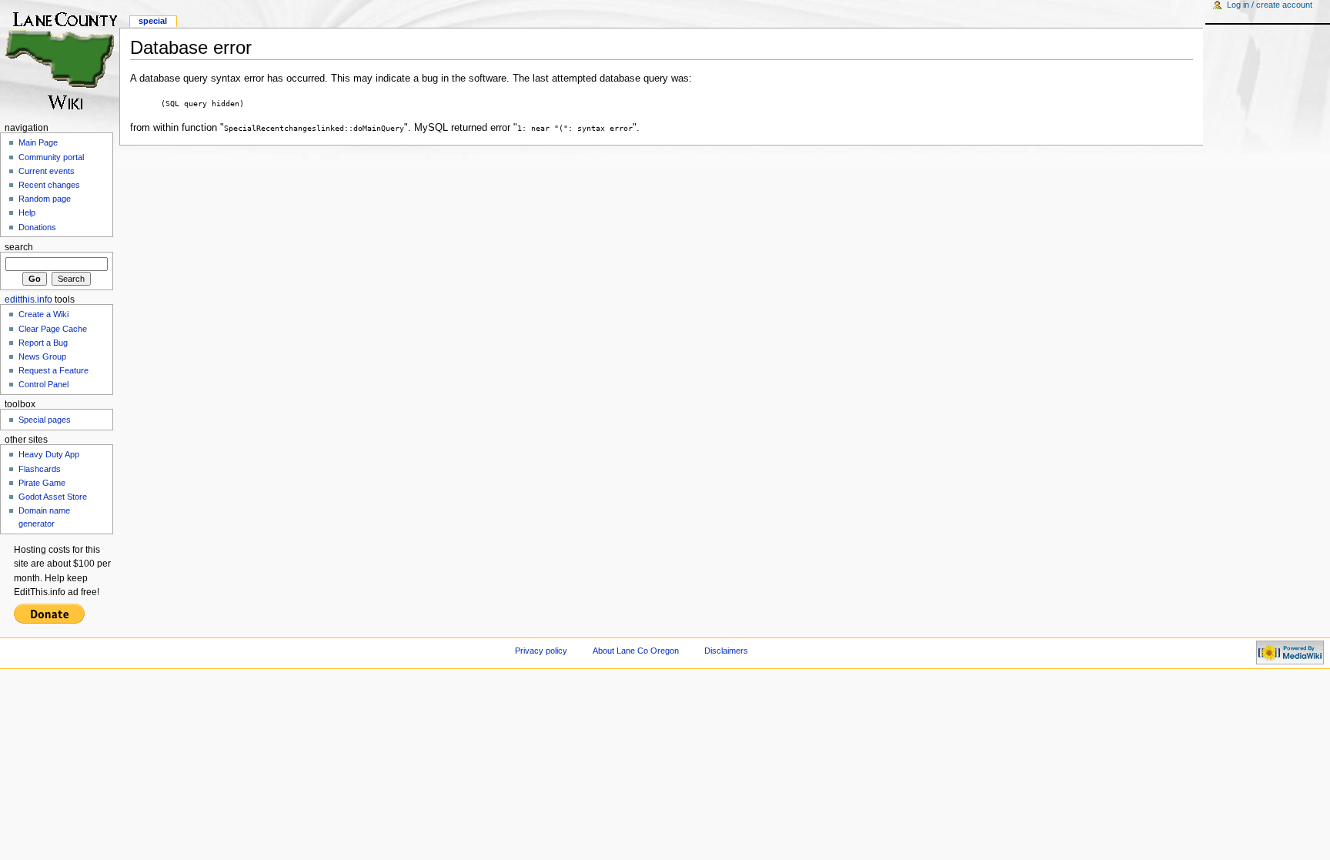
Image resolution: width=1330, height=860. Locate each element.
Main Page (38, 142)
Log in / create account (1269, 4)
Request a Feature (53, 370)
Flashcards (39, 469)
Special (153, 20)
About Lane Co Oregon (636, 650)
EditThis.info (28, 299)
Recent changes (49, 184)
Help (26, 212)
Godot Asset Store (52, 496)
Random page (44, 198)
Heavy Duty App (48, 454)
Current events (46, 171)
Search (19, 247)
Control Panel (43, 384)
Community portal (51, 157)
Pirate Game (41, 482)
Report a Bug (43, 342)
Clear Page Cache (52, 328)
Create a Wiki (43, 314)
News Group (42, 356)
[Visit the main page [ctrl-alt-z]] (59, 59)
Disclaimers (726, 650)
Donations (37, 227)
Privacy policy (541, 650)
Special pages (44, 419)
